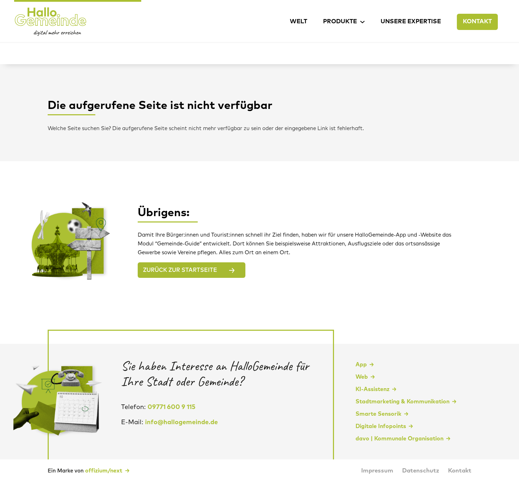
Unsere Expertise (411, 22)
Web (362, 377)
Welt (298, 22)
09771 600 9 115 (172, 407)
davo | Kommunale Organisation (399, 438)
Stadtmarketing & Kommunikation (402, 401)
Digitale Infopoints (381, 426)
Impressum (377, 471)
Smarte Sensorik (378, 414)
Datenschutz (420, 471)
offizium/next (104, 471)
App (361, 364)
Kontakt (477, 22)
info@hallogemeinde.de (181, 422)
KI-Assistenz (372, 389)
